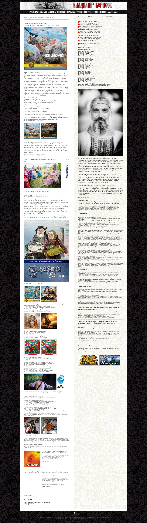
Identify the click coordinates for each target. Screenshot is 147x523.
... (90, 49)
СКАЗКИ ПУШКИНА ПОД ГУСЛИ (34, 155)
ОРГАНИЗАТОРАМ (40, 18)
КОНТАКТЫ (50, 18)
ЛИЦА (26, 18)
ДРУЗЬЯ (31, 18)
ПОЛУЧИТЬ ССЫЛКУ (52, 25)
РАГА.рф (43, 95)
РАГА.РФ (109, 16)
